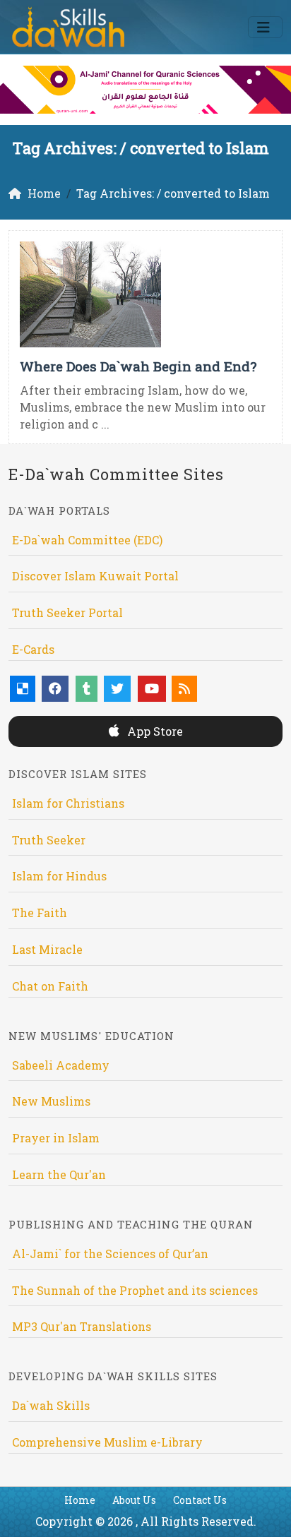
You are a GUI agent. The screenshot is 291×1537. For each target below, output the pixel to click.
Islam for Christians (68, 803)
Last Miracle (47, 949)
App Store (153, 731)
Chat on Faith (50, 986)
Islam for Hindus (59, 875)
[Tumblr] (86, 689)
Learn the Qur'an (59, 1174)
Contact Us (200, 1500)
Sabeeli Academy (60, 1065)
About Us (134, 1500)
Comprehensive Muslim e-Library (107, 1442)
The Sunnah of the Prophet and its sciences (135, 1290)
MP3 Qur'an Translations (81, 1326)
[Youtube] (152, 689)
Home (79, 1500)
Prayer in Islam (56, 1137)
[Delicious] (22, 689)
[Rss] (184, 689)
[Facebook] (55, 689)
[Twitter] (117, 689)
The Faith (39, 912)
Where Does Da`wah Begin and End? (138, 366)
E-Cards (33, 649)
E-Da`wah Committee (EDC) (87, 539)
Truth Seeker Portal (67, 612)
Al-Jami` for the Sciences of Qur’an (110, 1253)
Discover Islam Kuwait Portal (95, 575)
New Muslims (51, 1101)
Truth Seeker (48, 839)
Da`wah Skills (51, 1405)
